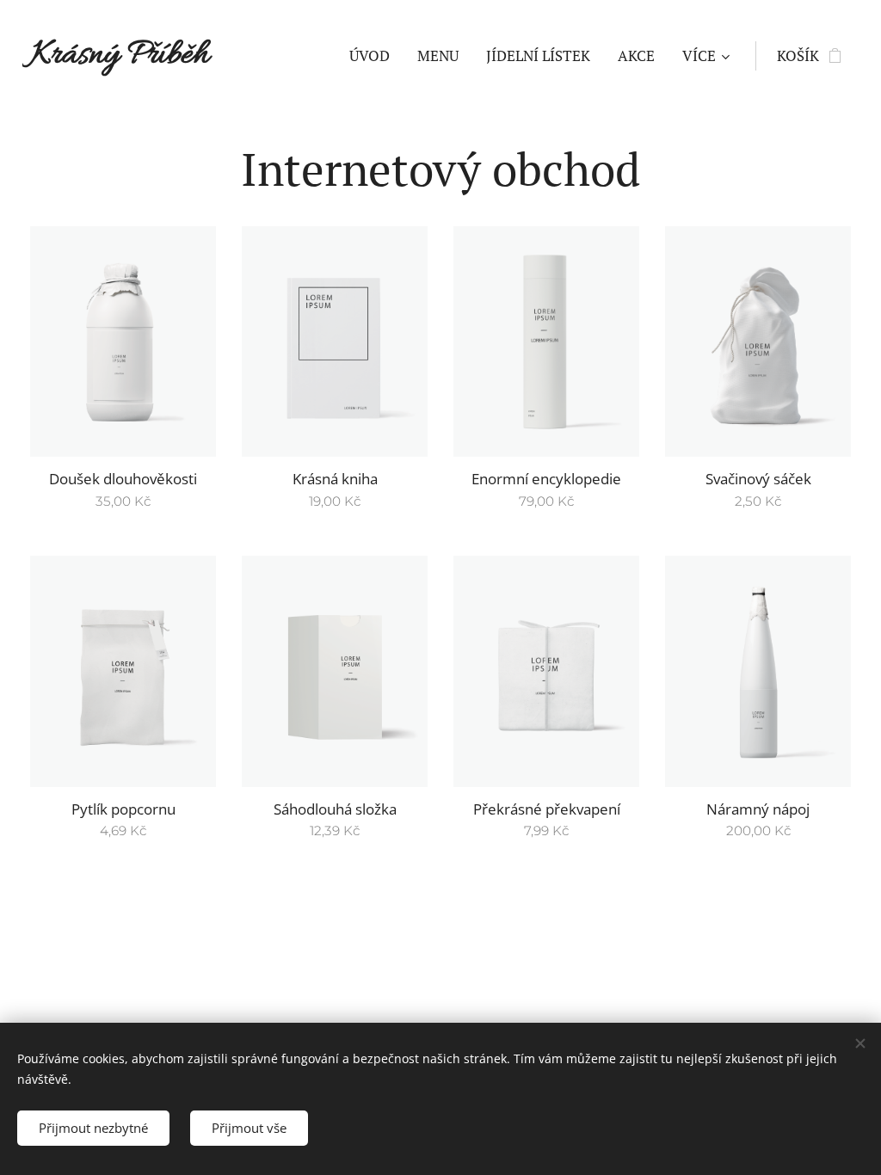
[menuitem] (374, 55)
